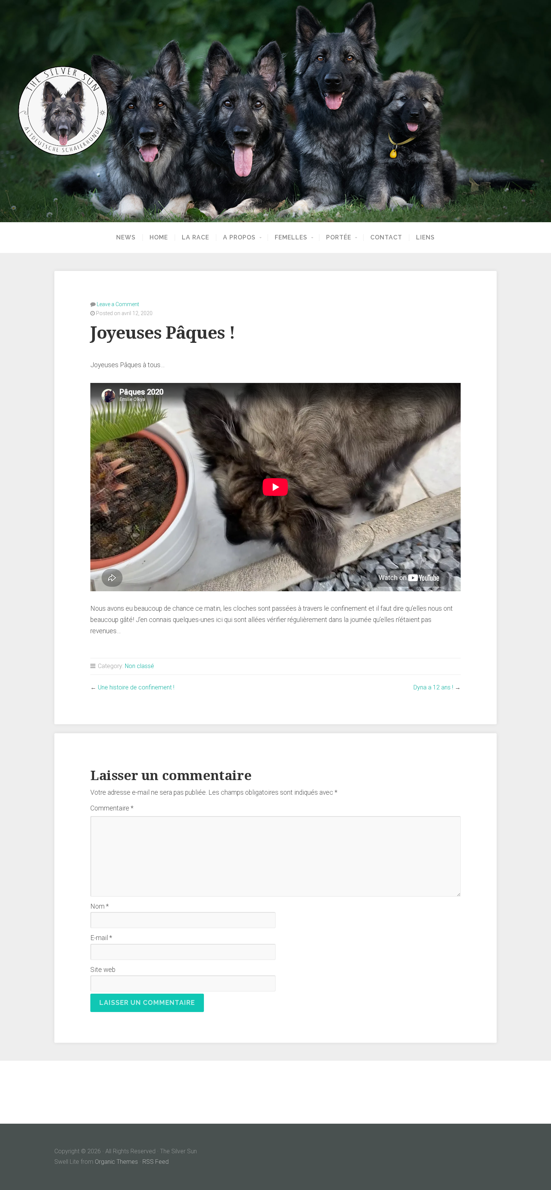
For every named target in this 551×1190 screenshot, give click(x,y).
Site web (102, 969)
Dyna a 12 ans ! (433, 687)
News (126, 237)
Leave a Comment (118, 304)
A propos (239, 237)
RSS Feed (155, 1161)
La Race (195, 237)
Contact (386, 237)
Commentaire (111, 808)
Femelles (291, 237)
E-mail (101, 938)
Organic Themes (116, 1161)
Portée (338, 237)
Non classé (139, 666)
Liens (425, 237)
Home (159, 237)
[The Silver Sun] (275, 111)
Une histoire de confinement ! (136, 687)
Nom (99, 906)
